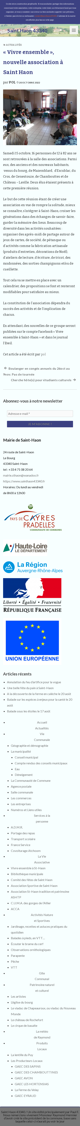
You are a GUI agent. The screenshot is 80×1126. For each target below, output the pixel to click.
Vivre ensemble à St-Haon (28, 868)
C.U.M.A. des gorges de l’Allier (31, 903)
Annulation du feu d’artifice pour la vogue (34, 682)
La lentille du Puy (22, 1055)
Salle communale (22, 792)
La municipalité (21, 751)
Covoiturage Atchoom (26, 850)
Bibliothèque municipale (27, 874)
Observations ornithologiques (31, 950)
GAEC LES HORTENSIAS (32, 1084)
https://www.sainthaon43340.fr (24, 481)
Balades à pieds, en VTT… (28, 938)
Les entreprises (21, 804)
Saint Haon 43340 (13, 1112)
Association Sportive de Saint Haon (34, 885)
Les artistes (18, 996)
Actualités (14, 45)
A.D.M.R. (17, 827)
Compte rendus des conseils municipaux (41, 763)
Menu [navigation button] (74, 30)
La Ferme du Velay (27, 1090)
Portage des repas (23, 833)
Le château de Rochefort (27, 1020)
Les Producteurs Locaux (27, 1061)
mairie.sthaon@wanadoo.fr (21, 475)
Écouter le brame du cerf (27, 944)
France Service (20, 845)
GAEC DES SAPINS (28, 1066)
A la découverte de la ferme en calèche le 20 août (39, 694)
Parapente (18, 955)
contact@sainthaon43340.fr (46, 16)
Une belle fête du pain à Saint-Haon (30, 688)
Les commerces (21, 798)
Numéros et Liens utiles (26, 810)
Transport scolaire (23, 839)
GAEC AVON (24, 1078)
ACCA (15, 909)
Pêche (15, 961)
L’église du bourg (22, 1002)
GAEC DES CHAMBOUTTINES (36, 1072)
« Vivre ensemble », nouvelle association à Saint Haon (33, 62)
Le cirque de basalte (24, 1025)
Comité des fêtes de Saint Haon (31, 880)
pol (12, 82)
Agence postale (21, 786)
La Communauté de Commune (30, 780)
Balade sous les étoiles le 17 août (28, 711)
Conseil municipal (26, 757)
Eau (17, 769)
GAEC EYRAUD (25, 1095)
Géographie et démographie (29, 745)
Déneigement (24, 774)
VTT (14, 967)
